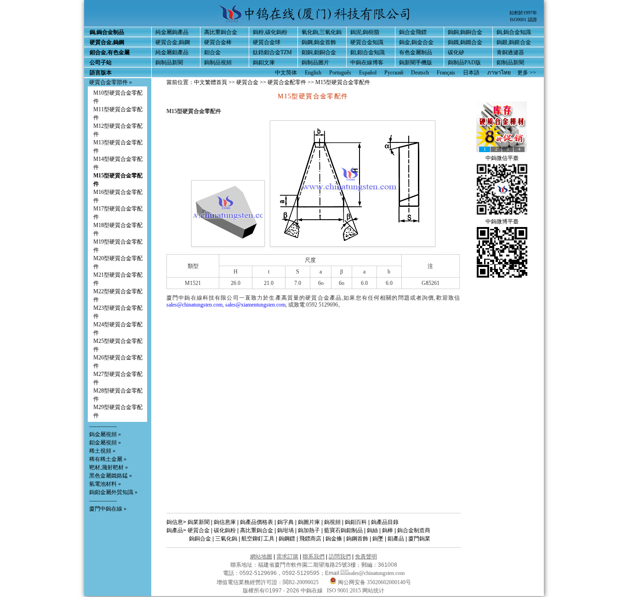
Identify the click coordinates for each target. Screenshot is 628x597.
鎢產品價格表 (256, 522)
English (313, 72)
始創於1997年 (523, 12)
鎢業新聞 (199, 522)
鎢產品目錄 (385, 522)
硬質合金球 (266, 42)
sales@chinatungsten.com (194, 304)
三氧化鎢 (226, 538)
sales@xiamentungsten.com (255, 304)
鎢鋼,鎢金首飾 (319, 42)
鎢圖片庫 (309, 522)
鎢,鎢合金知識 (514, 32)
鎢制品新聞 (169, 62)
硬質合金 (247, 82)
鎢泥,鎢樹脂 (364, 32)
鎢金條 (333, 538)
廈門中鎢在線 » (107, 509)
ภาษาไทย (499, 72)
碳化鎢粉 (225, 530)
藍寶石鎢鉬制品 (343, 530)
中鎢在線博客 (366, 62)
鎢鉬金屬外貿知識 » (113, 492)
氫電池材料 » (105, 484)
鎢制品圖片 (315, 62)
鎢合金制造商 (413, 530)
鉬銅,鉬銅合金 (319, 52)
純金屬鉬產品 (171, 52)
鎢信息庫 (225, 522)
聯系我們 (314, 556)
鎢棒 (387, 530)
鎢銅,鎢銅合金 (465, 32)
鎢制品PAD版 (464, 62)
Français (446, 72)
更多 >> (526, 72)
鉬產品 (396, 538)
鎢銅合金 (200, 538)
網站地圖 (261, 556)
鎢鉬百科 (356, 522)
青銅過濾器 (510, 52)
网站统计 (373, 590)
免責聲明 (366, 556)
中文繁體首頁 (210, 82)
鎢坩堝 (285, 530)
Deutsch (420, 72)
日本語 (471, 72)
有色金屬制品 (415, 52)
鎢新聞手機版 (415, 62)
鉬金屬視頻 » (105, 442)
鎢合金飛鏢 (413, 32)
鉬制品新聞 (510, 62)
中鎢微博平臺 (502, 221)
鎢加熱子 (309, 530)
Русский (393, 72)
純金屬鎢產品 (171, 32)
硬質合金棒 (218, 42)
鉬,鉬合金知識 (367, 52)
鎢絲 (372, 530)
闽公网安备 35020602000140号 (374, 582)
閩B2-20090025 (301, 582)
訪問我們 (340, 556)
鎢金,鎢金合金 (416, 42)
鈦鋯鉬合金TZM (272, 52)
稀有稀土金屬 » (107, 459)
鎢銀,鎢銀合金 (514, 42)
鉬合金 (212, 52)
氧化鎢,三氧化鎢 (322, 32)
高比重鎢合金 (220, 32)
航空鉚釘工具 (257, 538)
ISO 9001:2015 (344, 590)
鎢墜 (377, 538)
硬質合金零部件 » (110, 82)
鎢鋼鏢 (287, 538)
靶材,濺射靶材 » (108, 467)
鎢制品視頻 (218, 62)
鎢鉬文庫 (264, 62)
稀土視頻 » (102, 451)
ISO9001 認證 (523, 19)
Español (368, 72)
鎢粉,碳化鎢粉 (270, 32)
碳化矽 (456, 52)
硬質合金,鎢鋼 (172, 42)
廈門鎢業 (419, 538)
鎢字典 (285, 522)
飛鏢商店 (310, 538)
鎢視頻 (332, 522)
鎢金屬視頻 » (105, 434)
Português (340, 72)
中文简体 (286, 72)
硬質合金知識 (366, 42)
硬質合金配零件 (288, 82)
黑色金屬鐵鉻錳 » (110, 475)
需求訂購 (287, 556)
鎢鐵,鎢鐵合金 (465, 42)
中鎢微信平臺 (502, 158)
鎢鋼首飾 (357, 538)
